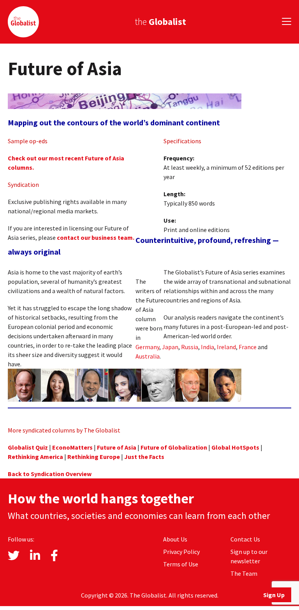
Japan (170, 347)
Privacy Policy (181, 552)
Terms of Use (180, 564)
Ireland (226, 347)
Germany (147, 347)
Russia (189, 347)
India (207, 347)
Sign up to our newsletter (248, 556)
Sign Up (274, 595)
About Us (175, 539)
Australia (147, 356)
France (248, 347)
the (160, 22)
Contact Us (245, 539)
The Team (243, 573)
